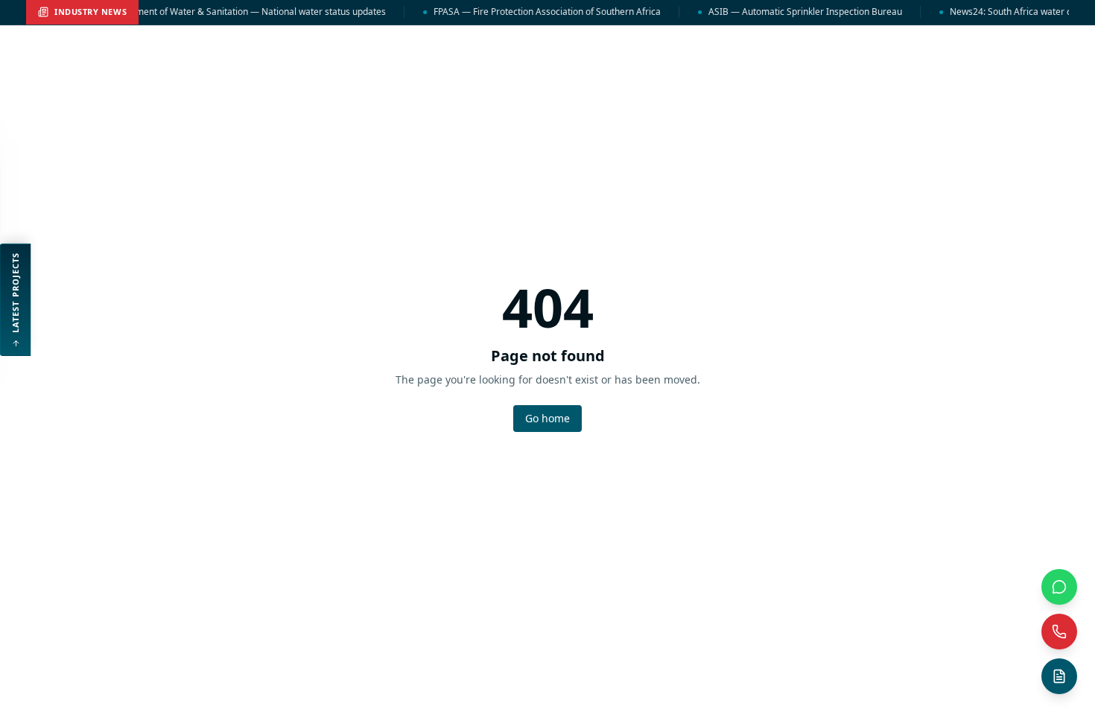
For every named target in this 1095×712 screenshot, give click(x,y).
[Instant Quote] (1059, 676)
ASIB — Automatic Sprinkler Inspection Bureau (798, 12)
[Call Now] (1059, 631)
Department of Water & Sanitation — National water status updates (240, 12)
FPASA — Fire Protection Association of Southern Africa (541, 12)
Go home (547, 418)
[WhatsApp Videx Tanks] (1059, 587)
